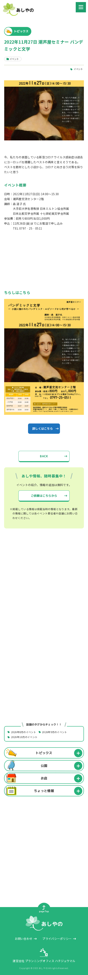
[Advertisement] (44, 585)
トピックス (44, 753)
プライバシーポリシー (57, 939)
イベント (78, 69)
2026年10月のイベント (24, 737)
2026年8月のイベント (23, 732)
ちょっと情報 (44, 790)
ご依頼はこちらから (44, 495)
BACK (44, 456)
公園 (44, 765)
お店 (44, 778)
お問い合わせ (23, 939)
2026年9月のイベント (54, 732)
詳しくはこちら (42, 428)
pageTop (44, 911)
